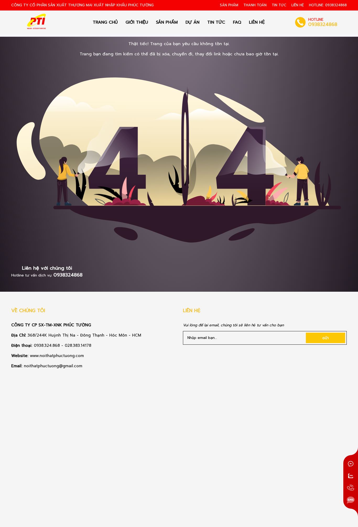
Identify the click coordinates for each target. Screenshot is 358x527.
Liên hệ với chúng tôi (47, 268)
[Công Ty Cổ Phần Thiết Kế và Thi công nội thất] (37, 22)
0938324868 (68, 275)
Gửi (325, 338)
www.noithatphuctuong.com (57, 356)
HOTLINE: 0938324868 (328, 5)
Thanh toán (255, 5)
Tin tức (279, 5)
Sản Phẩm (229, 5)
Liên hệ (297, 5)
